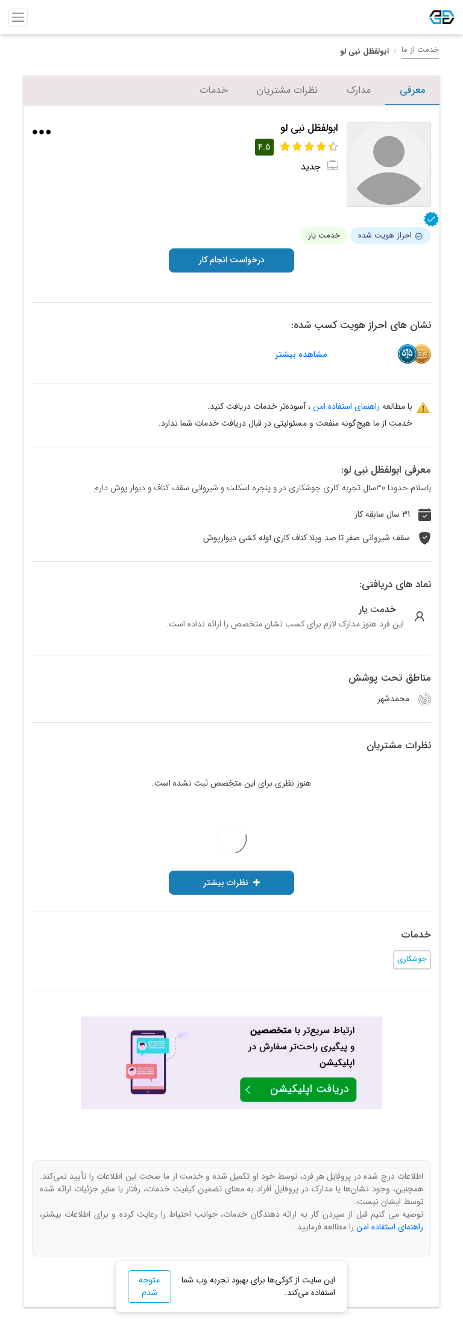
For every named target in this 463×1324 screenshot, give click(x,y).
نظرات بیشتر (225, 882)
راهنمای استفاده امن (346, 406)
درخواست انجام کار (232, 259)
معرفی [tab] (412, 90)
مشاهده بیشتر (301, 354)
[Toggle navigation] (18, 17)
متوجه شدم (149, 1286)
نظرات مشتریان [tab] (287, 90)
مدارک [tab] (359, 90)
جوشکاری (412, 959)
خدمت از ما (420, 50)
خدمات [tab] (214, 90)
